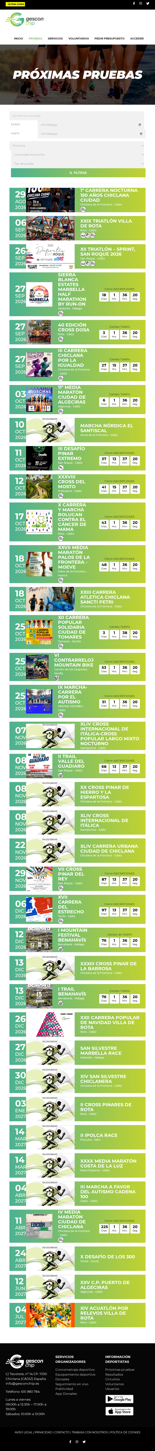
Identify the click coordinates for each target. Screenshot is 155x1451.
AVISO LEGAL (24, 1432)
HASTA (15, 133)
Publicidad (64, 1389)
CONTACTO (62, 1432)
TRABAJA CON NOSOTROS (90, 1432)
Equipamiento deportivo (75, 1374)
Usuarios (112, 1389)
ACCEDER (137, 38)
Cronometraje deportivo (75, 1369)
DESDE (15, 124)
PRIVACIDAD (43, 1432)
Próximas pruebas (119, 1369)
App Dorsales (66, 1394)
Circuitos (112, 1379)
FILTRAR (80, 173)
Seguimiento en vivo (71, 1384)
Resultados (114, 1374)
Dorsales (62, 1379)
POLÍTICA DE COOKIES (125, 1432)
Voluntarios (114, 1384)
